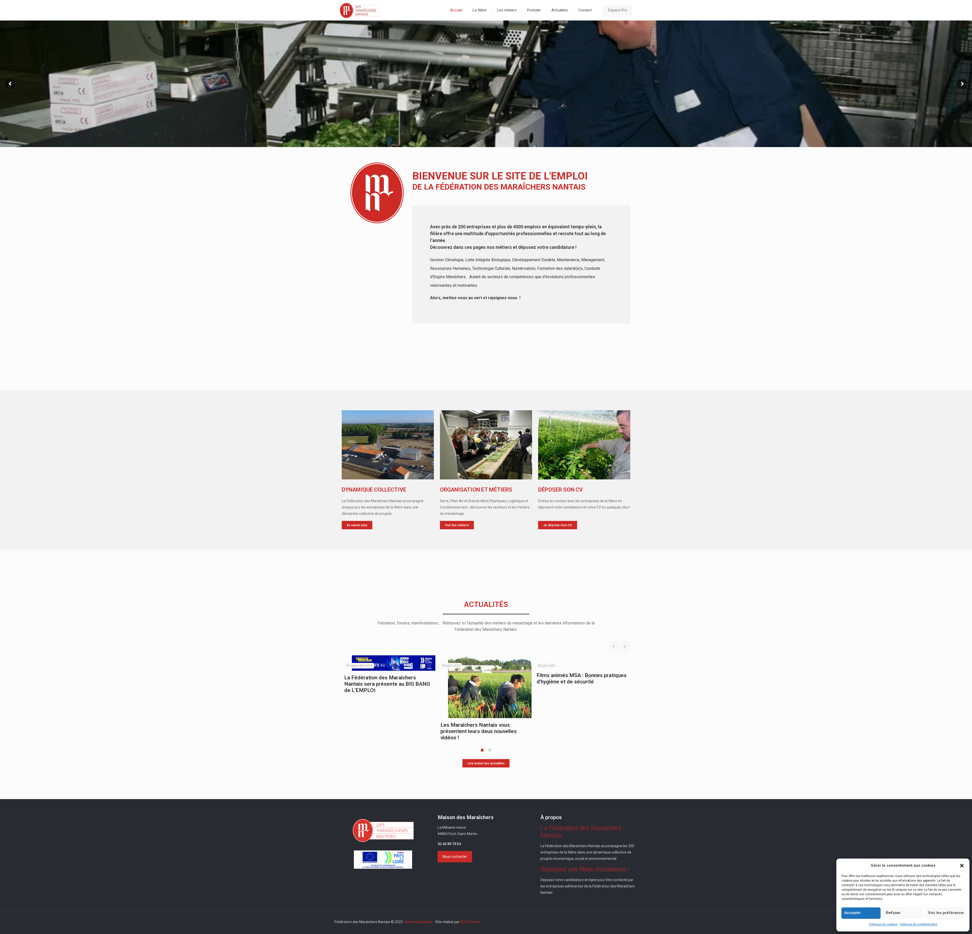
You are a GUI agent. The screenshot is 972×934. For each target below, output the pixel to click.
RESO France (470, 922)
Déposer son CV (560, 489)
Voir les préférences (946, 912)
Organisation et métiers (476, 489)
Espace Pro (617, 10)
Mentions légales (419, 922)
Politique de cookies (883, 924)
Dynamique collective (374, 489)
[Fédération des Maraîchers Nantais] (360, 10)
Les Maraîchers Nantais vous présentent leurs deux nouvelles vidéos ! (478, 731)
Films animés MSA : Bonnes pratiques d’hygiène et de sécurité (581, 678)
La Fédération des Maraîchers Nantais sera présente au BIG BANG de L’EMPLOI (387, 684)
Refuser (893, 912)
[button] (961, 865)
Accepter (852, 912)
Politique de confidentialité (918, 924)
